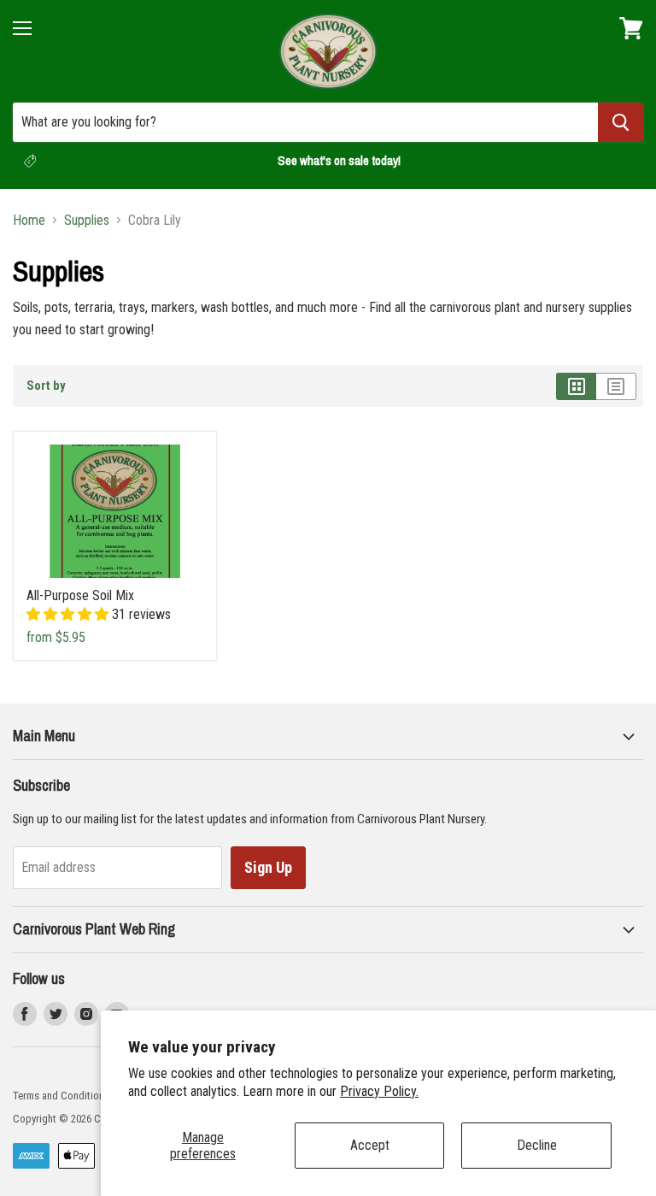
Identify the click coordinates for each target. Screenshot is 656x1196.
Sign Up (268, 867)
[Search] (620, 122)
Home (29, 220)
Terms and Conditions (61, 1095)
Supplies (86, 220)
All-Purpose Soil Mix (80, 595)
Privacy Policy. (379, 1091)
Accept (370, 1145)
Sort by (46, 386)
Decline (537, 1145)
